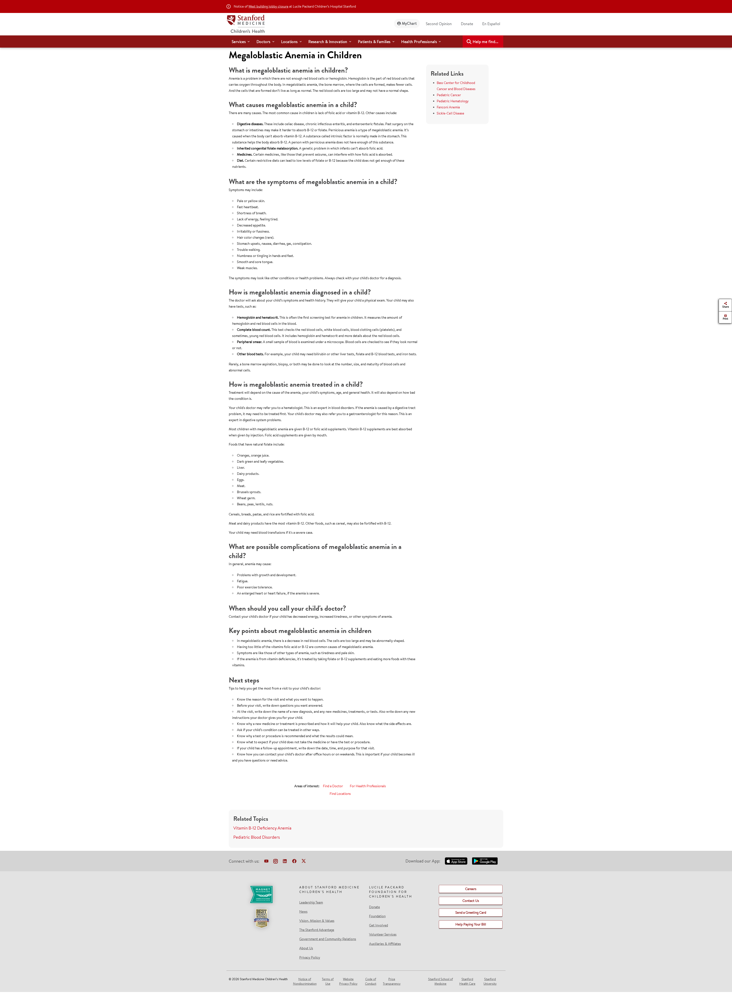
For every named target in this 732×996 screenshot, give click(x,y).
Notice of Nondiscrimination (305, 981)
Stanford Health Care (467, 981)
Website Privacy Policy (348, 981)
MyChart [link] (409, 23)
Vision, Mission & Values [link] (316, 920)
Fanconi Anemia (448, 107)
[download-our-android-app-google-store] (485, 861)
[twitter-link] (303, 862)
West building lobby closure (268, 6)
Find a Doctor (333, 786)
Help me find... (485, 41)
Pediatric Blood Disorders (256, 837)
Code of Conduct (370, 981)
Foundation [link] (377, 916)
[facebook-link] (294, 862)
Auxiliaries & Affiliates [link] (385, 943)
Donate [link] (467, 23)
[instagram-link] (275, 862)
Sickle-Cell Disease (450, 113)
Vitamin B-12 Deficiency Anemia (262, 828)
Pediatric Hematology (453, 101)
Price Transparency (392, 981)
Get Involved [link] (378, 925)
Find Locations (340, 793)
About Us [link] (306, 948)
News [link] (303, 911)
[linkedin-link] (284, 862)
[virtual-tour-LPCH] (266, 862)
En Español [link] (491, 23)
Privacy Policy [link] (309, 957)
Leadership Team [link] (311, 902)
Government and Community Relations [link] (327, 939)
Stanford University (490, 981)
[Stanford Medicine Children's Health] (245, 23)
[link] (492, 24)
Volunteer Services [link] (382, 934)
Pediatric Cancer (449, 95)
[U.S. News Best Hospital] (261, 918)
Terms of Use (328, 981)
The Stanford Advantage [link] (316, 930)
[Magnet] (261, 894)
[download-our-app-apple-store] (456, 861)
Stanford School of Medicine (440, 981)
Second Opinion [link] (439, 23)
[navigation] (366, 41)
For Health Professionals (368, 786)
